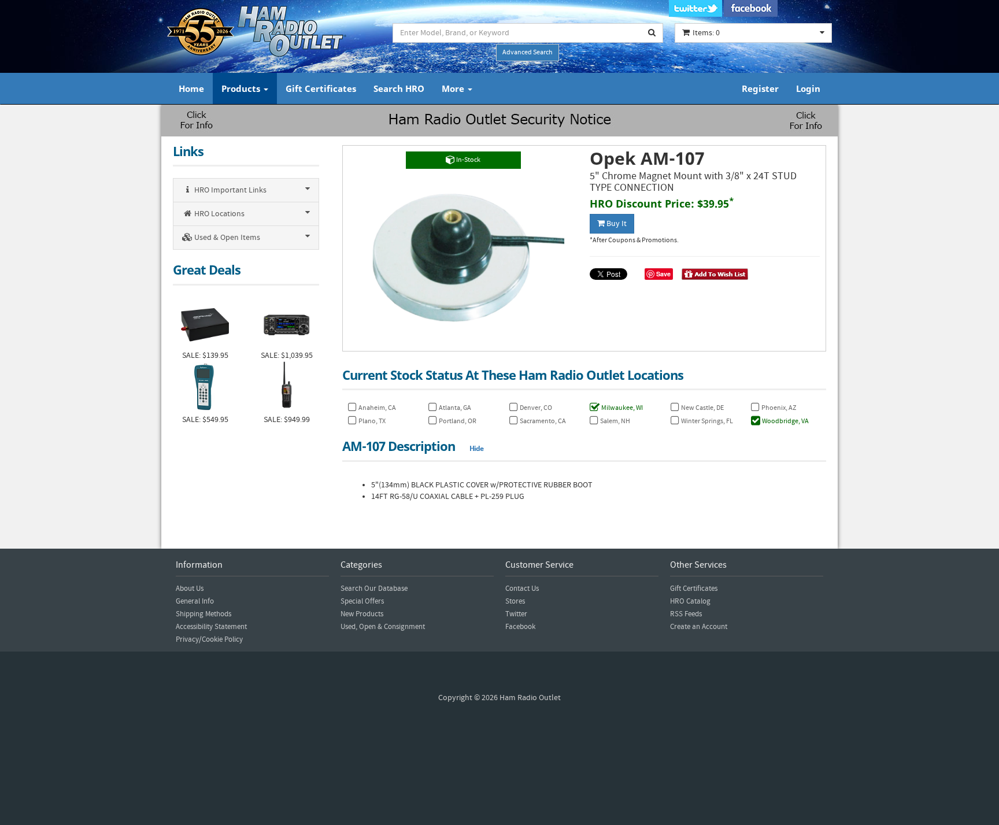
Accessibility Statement (211, 626)
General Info (195, 601)
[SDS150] (286, 387)
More (454, 88)
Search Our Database (374, 588)
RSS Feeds (686, 614)
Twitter (516, 614)
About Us (190, 588)
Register (760, 88)
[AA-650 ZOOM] (205, 387)
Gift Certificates (321, 88)
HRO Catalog (690, 601)
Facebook (520, 626)
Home (191, 88)
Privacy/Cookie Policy (209, 639)
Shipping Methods (203, 614)
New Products (362, 614)
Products (241, 88)
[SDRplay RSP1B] (205, 323)
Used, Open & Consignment (383, 626)
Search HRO (398, 88)
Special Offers (362, 601)
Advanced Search (527, 52)
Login (808, 88)
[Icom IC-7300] (286, 323)
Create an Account (698, 626)
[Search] (652, 33)
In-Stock (467, 160)
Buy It (616, 224)
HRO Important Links (230, 190)
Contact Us (522, 588)
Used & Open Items (226, 237)
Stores (515, 601)
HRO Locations (219, 214)
